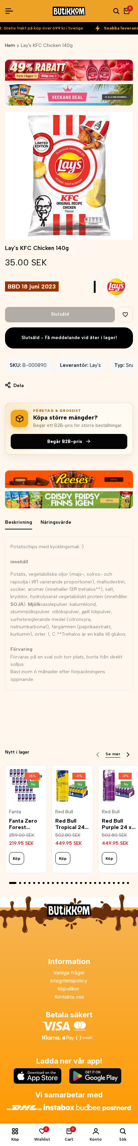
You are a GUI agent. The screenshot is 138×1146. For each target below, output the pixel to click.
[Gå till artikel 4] (29, 883)
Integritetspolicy (69, 980)
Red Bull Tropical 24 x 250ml (72, 824)
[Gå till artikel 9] (53, 883)
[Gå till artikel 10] (58, 883)
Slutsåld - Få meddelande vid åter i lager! (69, 337)
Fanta (15, 812)
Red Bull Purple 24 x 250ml (117, 824)
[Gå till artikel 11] (62, 883)
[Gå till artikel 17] (90, 883)
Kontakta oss (69, 997)
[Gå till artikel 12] (67, 883)
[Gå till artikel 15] (81, 883)
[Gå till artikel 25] (128, 883)
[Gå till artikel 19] (100, 883)
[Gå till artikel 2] (20, 883)
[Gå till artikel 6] (39, 883)
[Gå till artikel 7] (44, 883)
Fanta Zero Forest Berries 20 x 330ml (25, 824)
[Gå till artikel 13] (72, 883)
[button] (125, 314)
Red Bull (64, 812)
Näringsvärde (56, 522)
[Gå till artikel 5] (34, 883)
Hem (10, 45)
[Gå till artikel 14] (76, 883)
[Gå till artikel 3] (25, 883)
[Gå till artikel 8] (48, 883)
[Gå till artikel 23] (119, 883)
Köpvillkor (69, 988)
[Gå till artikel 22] (114, 883)
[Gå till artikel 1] (12, 883)
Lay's (95, 365)
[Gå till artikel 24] (123, 883)
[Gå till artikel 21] (109, 883)
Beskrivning (18, 522)
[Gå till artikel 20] (105, 883)
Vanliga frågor (69, 972)
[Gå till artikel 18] (95, 883)
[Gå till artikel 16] (86, 883)
